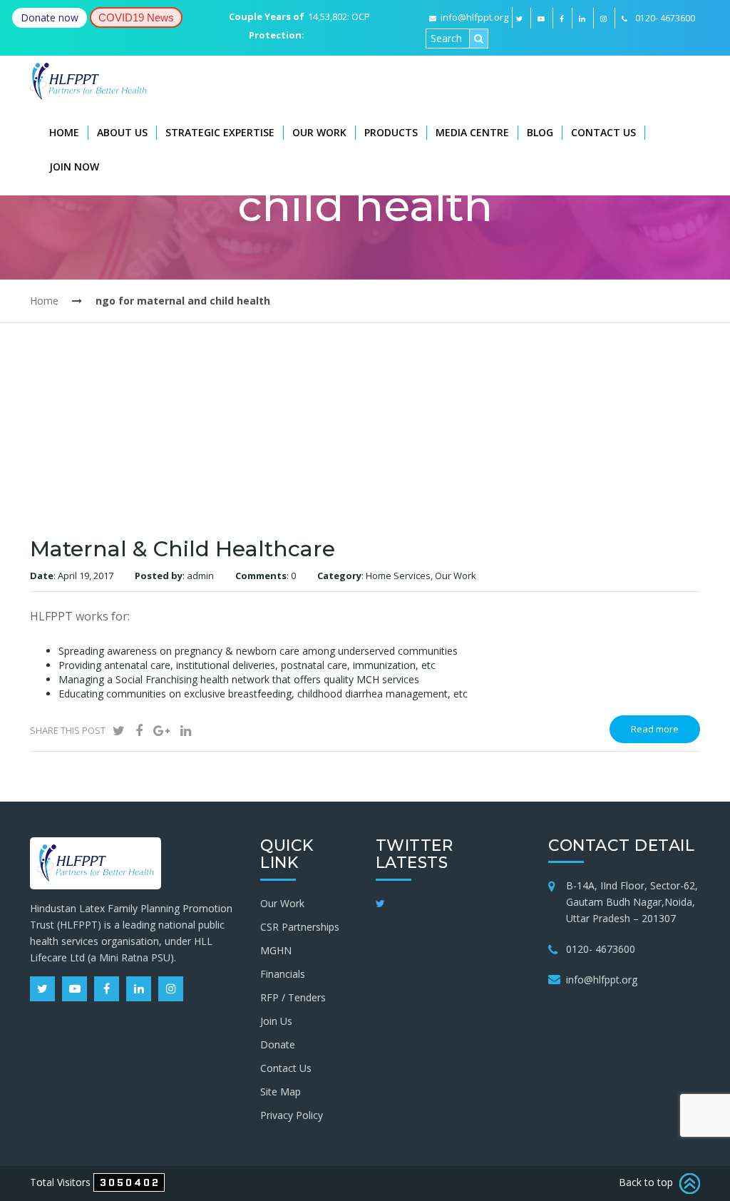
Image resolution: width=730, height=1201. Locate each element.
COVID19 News (136, 17)
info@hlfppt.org (474, 17)
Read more (655, 728)
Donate (277, 1044)
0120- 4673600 (600, 949)
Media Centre (472, 132)
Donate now (49, 17)
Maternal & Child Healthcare (182, 549)
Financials (282, 974)
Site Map (280, 1091)
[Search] (478, 38)
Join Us (276, 1021)
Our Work (319, 132)
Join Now (74, 166)
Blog (540, 132)
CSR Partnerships (299, 927)
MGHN (276, 950)
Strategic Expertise (219, 132)
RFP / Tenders (293, 997)
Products (391, 132)
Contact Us (603, 132)
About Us (122, 132)
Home (64, 132)
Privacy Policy (291, 1115)
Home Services (398, 575)
